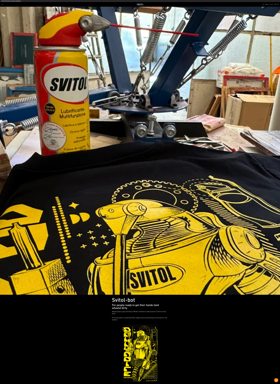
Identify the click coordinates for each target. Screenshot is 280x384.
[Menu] (2, 4)
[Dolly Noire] (140, 4)
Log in (271, 4)
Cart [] (276, 4)
